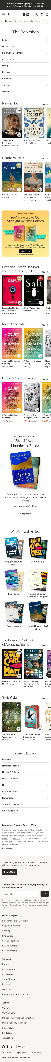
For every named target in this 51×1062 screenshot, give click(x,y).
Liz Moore (6, 740)
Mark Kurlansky (31, 311)
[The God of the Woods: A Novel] (11, 717)
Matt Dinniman (8, 684)
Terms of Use (25, 1057)
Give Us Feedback (10, 940)
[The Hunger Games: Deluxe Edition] (33, 717)
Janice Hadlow (30, 200)
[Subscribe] (45, 894)
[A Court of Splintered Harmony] (12, 343)
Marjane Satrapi (9, 313)
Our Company (8, 1012)
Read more (7, 849)
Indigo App (7, 984)
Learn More (9, 872)
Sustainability (8, 1028)
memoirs (16, 838)
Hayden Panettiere (10, 146)
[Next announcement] (48, 5)
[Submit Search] (5, 21)
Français (22, 1046)
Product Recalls (9, 1032)
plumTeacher (8, 974)
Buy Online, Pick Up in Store (15, 994)
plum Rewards (8, 969)
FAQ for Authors (9, 945)
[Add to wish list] (19, 135)
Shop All (45, 104)
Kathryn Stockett (31, 143)
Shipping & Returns (11, 925)
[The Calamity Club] (34, 123)
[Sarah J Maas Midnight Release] (25, 233)
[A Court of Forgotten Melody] (33, 343)
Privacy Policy (36, 1053)
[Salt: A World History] (34, 290)
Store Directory (9, 979)
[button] (3, 14)
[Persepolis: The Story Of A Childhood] (12, 290)
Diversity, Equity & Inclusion (14, 1022)
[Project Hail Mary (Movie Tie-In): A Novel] (34, 664)
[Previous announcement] (3, 5)
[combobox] (27, 21)
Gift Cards (6, 989)
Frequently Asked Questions (15, 920)
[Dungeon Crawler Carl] (12, 664)
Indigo (11, 1053)
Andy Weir (28, 687)
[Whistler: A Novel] (12, 177)
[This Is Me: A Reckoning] (12, 123)
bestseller (38, 830)
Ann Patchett (7, 197)
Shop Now (25, 513)
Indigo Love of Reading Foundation (18, 1017)
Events (5, 964)
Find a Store (7, 935)
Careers (6, 1008)
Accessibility (8, 1037)
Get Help (6, 930)
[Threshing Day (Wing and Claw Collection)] (32, 397)
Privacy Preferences (10, 1057)
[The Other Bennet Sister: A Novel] (33, 177)
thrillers (31, 835)
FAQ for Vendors (9, 950)
